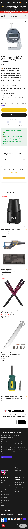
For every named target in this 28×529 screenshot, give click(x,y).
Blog (16, 468)
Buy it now (14, 115)
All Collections (5, 465)
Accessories (4, 468)
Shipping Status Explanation (6, 486)
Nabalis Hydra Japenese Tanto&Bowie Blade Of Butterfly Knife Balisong (10, 354)
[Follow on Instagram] (6, 510)
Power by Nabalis (14, 525)
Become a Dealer (20, 487)
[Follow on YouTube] (9, 510)
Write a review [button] (14, 178)
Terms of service (6, 503)
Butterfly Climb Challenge (19, 483)
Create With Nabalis (18, 491)
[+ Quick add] (25, 225)
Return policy (5, 494)
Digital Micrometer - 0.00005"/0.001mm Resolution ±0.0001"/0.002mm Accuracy (10, 271)
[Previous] (1, 2)
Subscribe (22, 422)
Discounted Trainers (4, 471)
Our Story (18, 470)
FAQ (2, 506)
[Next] (26, 2)
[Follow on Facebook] (2, 510)
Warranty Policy (5, 497)
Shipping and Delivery (5, 481)
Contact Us (18, 465)
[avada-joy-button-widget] (3, 525)
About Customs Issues (5, 491)
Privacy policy (5, 500)
